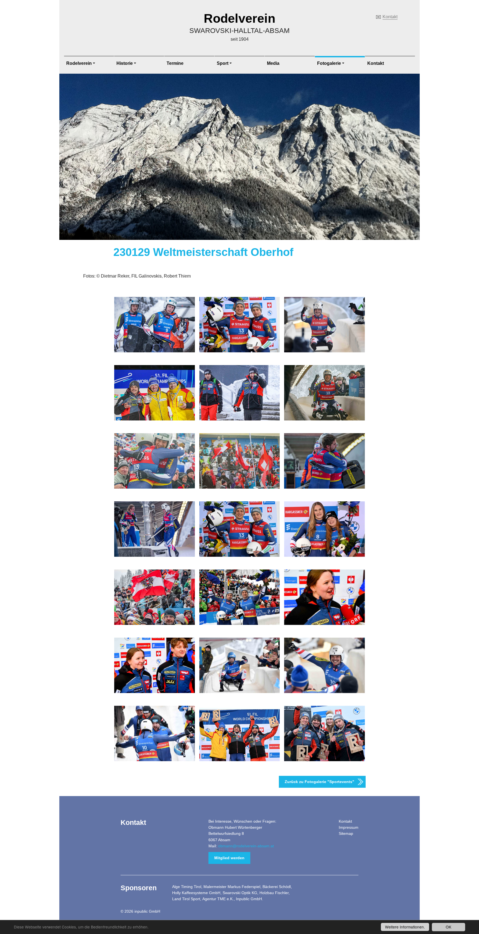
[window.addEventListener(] (154, 392)
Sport (222, 63)
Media (273, 63)
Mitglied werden (229, 858)
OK (448, 927)
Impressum (348, 827)
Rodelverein (239, 18)
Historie (124, 63)
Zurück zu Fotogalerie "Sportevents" (319, 781)
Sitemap (346, 833)
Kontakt (390, 16)
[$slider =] (154, 324)
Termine (175, 63)
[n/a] (239, 324)
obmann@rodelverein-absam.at (246, 846)
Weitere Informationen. (405, 927)
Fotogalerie (329, 63)
